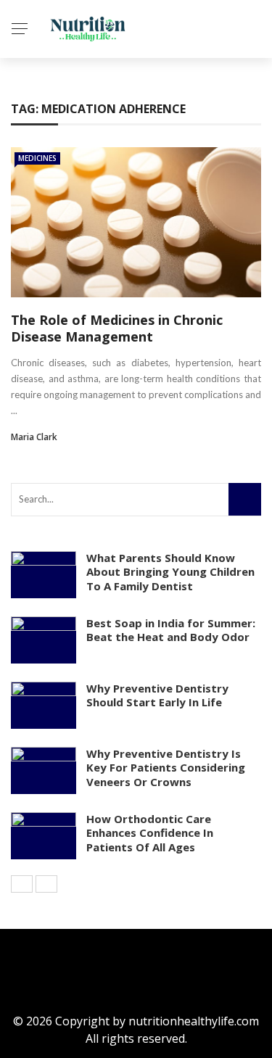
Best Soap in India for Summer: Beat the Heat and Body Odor (170, 630)
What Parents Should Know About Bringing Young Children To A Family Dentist (170, 571)
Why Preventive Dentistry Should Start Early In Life (157, 695)
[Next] (46, 884)
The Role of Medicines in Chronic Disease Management (117, 328)
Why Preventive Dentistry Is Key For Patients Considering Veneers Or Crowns (165, 767)
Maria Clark (34, 437)
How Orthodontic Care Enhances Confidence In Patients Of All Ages (149, 832)
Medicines (37, 158)
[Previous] (22, 884)
